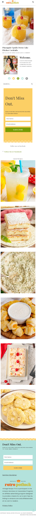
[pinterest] (18, 78)
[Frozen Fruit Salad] (18, 384)
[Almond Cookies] (18, 430)
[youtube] (22, 78)
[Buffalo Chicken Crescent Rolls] (18, 338)
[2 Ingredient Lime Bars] (18, 247)
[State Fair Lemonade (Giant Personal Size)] (18, 201)
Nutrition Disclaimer (9, 475)
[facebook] (9, 78)
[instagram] (26, 78)
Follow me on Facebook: (18, 146)
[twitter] (13, 78)
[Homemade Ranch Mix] (18, 292)
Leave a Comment (25, 53)
